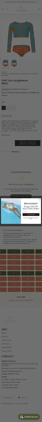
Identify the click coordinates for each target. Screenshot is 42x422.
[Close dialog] (40, 199)
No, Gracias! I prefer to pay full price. (31, 218)
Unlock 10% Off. (31, 214)
